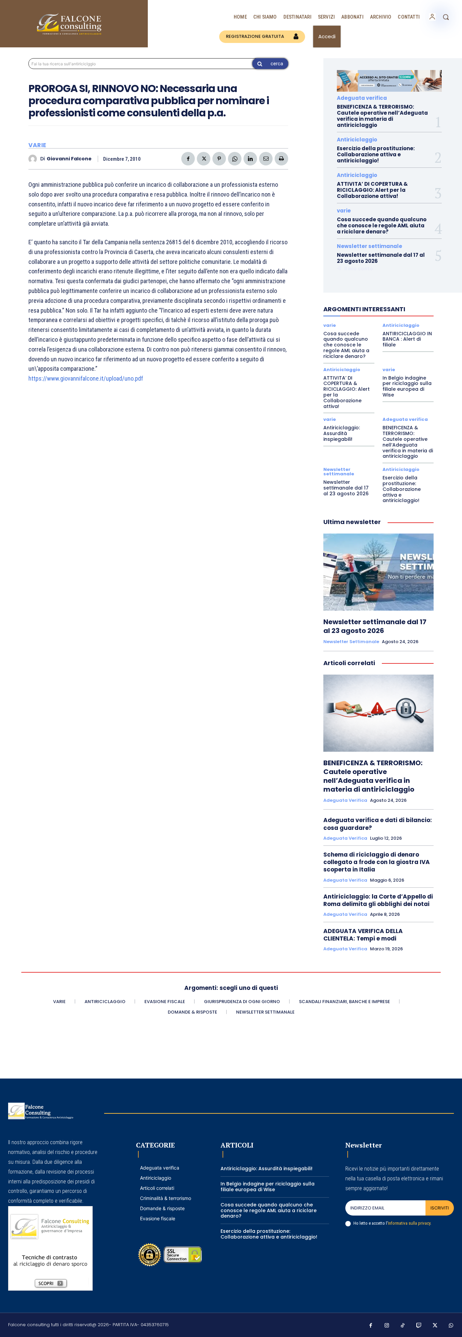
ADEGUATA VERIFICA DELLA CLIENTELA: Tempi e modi (363, 935)
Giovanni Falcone (69, 159)
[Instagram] (386, 1325)
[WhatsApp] (234, 158)
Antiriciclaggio (357, 139)
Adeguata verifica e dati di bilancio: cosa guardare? (377, 824)
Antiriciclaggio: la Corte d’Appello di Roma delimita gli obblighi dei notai (378, 900)
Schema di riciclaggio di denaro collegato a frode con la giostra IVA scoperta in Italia (376, 862)
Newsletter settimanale (369, 246)
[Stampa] (281, 158)
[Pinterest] (219, 158)
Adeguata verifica (362, 97)
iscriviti (440, 1208)
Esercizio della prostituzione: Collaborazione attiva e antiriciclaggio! (376, 154)
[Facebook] (188, 158)
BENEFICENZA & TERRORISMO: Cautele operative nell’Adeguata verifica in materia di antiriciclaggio (382, 116)
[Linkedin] (250, 158)
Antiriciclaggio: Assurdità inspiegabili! (341, 433)
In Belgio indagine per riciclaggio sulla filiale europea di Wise (407, 386)
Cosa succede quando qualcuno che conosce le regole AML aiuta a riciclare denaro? (381, 225)
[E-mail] (266, 158)
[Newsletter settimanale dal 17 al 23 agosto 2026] (378, 572)
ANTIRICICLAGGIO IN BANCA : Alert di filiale (407, 339)
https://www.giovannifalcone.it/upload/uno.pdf (85, 378)
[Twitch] (419, 1325)
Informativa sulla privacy (409, 1223)
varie (37, 145)
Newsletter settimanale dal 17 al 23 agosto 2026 (381, 258)
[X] (203, 158)
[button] (446, 17)
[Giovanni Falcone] (34, 159)
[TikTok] (402, 1325)
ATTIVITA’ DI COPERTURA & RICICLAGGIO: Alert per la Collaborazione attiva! (372, 190)
